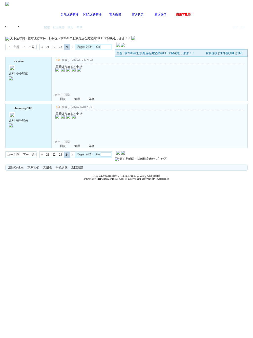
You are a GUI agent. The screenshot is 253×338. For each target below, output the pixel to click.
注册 (243, 27)
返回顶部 (77, 167)
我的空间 (32, 27)
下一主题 (29, 47)
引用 (77, 99)
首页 (15, 27)
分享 (91, 99)
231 (58, 107)
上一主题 (13, 47)
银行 (71, 27)
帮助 (80, 27)
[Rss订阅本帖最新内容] (133, 38)
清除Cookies (16, 167)
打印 (239, 53)
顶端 (67, 95)
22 (54, 47)
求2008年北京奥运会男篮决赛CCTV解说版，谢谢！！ (96, 38)
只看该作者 (63, 67)
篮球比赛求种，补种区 (43, 38)
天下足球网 (17, 38)
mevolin (19, 61)
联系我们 (33, 167)
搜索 (47, 27)
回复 (63, 99)
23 (60, 47)
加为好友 (11, 60)
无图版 (47, 167)
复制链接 (211, 53)
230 (58, 60)
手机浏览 (61, 167)
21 (47, 47)
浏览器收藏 (226, 53)
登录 (235, 27)
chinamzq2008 (23, 108)
